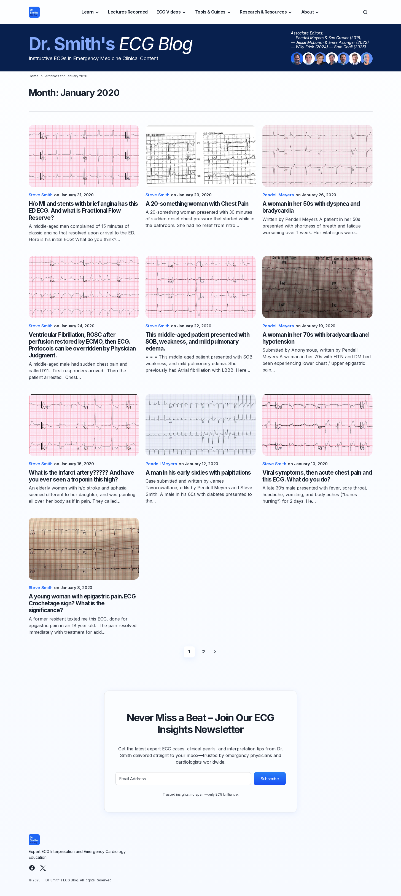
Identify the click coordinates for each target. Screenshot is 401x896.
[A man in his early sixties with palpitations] (201, 425)
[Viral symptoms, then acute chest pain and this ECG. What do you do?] (317, 425)
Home (34, 76)
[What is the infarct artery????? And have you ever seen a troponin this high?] (84, 425)
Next (215, 651)
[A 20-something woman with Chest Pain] (201, 156)
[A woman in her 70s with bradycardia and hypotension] (317, 287)
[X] (43, 867)
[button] (365, 12)
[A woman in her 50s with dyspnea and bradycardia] (317, 156)
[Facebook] (31, 867)
